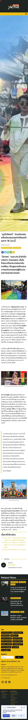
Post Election (6, 641)
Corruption (4, 697)
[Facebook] (2, 252)
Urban (22, 611)
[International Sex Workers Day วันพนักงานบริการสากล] (4, 599)
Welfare (12, 696)
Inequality (14, 635)
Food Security (14, 697)
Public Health (14, 582)
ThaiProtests (17, 644)
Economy (4, 696)
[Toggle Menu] (26, 14)
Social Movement (15, 611)
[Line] (8, 252)
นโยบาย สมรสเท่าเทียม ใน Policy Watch (15, 549)
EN (21, 707)
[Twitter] (5, 252)
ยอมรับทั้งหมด (6, 715)
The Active (11, 565)
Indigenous (5, 635)
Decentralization (14, 694)
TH (24, 707)
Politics (13, 584)
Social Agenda (6, 644)
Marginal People (14, 702)
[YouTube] (9, 682)
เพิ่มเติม (4, 712)
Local (3, 719)
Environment (18, 632)
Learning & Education (13, 700)
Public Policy (17, 641)
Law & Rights (22, 582)
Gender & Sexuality (7, 247)
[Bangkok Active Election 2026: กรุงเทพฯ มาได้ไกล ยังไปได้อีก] (4, 613)
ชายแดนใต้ (15, 647)
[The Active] (13, 7)
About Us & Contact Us (10, 661)
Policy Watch (17, 247)
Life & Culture (6, 638)
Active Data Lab (7, 632)
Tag (2, 630)
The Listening (6, 647)
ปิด (21, 715)
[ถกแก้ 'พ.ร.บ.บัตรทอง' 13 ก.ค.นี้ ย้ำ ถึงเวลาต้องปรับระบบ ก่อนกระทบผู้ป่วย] (4, 583)
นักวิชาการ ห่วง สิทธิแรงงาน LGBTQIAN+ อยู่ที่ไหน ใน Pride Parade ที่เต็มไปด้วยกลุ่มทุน (15, 545)
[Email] (11, 252)
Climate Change (14, 719)
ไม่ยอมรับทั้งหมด (13, 716)
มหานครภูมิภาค (6, 650)
